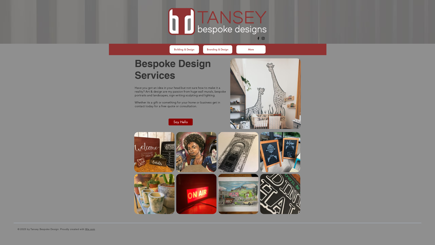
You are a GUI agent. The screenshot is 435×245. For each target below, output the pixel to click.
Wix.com (90, 229)
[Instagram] (263, 38)
